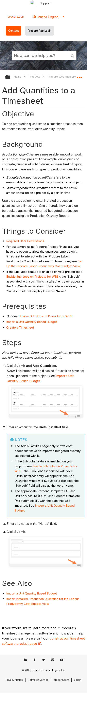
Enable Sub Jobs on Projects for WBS (32, 276)
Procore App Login (39, 30)
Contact (13, 30)
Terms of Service (38, 679)
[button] (73, 55)
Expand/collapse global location (79, 76)
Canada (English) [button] (47, 17)
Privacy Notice (14, 679)
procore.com (16, 16)
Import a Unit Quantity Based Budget (31, 322)
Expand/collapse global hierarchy (10, 77)
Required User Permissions (25, 241)
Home (18, 76)
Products (35, 76)
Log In (77, 679)
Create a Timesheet (20, 327)
